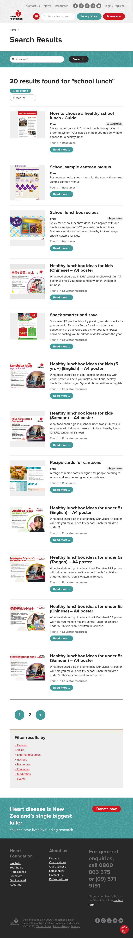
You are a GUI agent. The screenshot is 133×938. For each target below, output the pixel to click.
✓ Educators (22, 769)
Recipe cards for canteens (75, 462)
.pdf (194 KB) (116, 124)
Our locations (57, 862)
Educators (16, 876)
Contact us (33, 6)
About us (15, 884)
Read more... (61, 149)
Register (119, 6)
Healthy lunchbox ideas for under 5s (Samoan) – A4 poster (86, 658)
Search (79, 59)
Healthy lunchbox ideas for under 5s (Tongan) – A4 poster (86, 560)
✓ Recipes (21, 759)
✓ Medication (23, 774)
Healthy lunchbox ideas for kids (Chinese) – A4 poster (81, 268)
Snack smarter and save (74, 315)
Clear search (20, 90)
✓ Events (20, 779)
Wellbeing (16, 863)
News (47, 6)
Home (13, 29)
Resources (61, 6)
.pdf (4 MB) (116, 218)
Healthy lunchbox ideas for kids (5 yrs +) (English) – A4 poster (84, 366)
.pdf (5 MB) (116, 468)
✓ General (21, 745)
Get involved (18, 880)
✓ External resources (28, 754)
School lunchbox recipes (74, 212)
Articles (19, 750)
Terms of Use (43, 926)
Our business (57, 866)
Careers (54, 858)
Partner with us (58, 879)
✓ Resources (22, 764)
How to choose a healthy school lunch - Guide (82, 116)
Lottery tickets (89, 16)
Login (107, 6)
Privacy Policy (61, 926)
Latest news (56, 871)
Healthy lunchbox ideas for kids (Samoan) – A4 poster (81, 415)
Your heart (16, 867)
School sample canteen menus (80, 167)
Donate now (114, 16)
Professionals (18, 872)
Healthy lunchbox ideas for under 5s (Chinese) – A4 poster (86, 609)
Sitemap (75, 926)
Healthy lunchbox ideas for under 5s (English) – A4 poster (86, 510)
